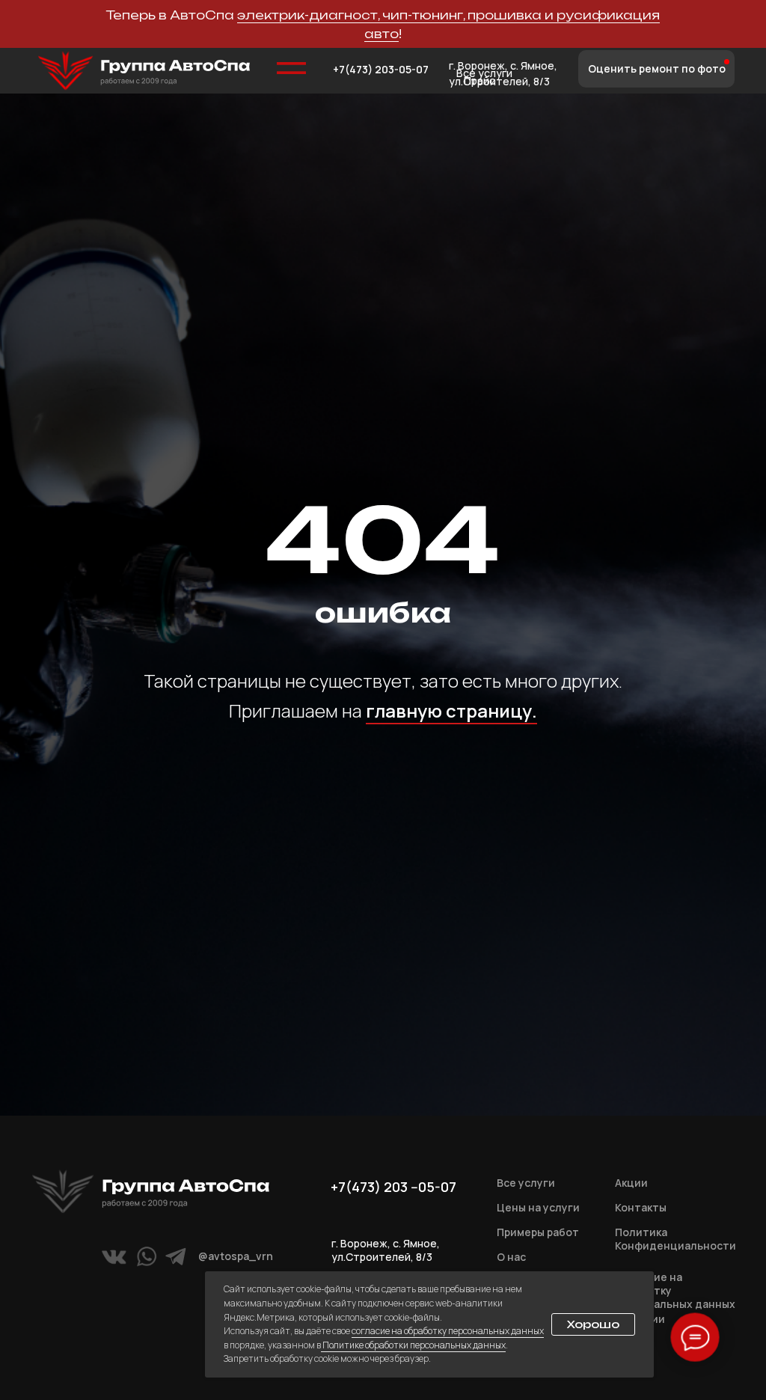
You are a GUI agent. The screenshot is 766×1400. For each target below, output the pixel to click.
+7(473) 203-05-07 (381, 69)
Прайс (479, 80)
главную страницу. (451, 899)
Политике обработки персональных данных (413, 1345)
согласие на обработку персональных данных (448, 1330)
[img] (144, 71)
